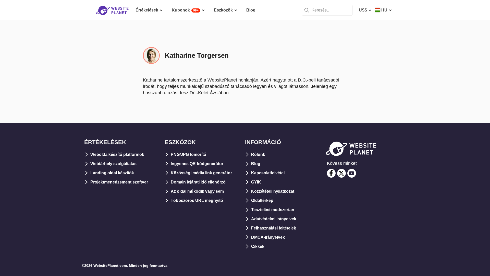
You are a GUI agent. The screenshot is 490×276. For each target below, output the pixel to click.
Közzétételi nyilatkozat (272, 191)
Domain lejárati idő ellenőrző (198, 182)
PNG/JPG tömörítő (188, 154)
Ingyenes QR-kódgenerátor (197, 164)
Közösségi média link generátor (201, 173)
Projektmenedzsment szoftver (119, 182)
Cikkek (257, 246)
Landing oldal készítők (112, 173)
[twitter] (341, 173)
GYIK (256, 182)
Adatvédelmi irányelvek (273, 219)
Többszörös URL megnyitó (197, 200)
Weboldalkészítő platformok (117, 154)
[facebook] (331, 173)
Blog (255, 164)
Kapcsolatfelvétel (268, 173)
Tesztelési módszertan (272, 210)
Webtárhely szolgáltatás (113, 164)
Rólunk (258, 154)
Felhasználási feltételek (273, 228)
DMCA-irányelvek (268, 237)
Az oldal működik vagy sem (197, 191)
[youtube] (351, 173)
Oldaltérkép (262, 200)
